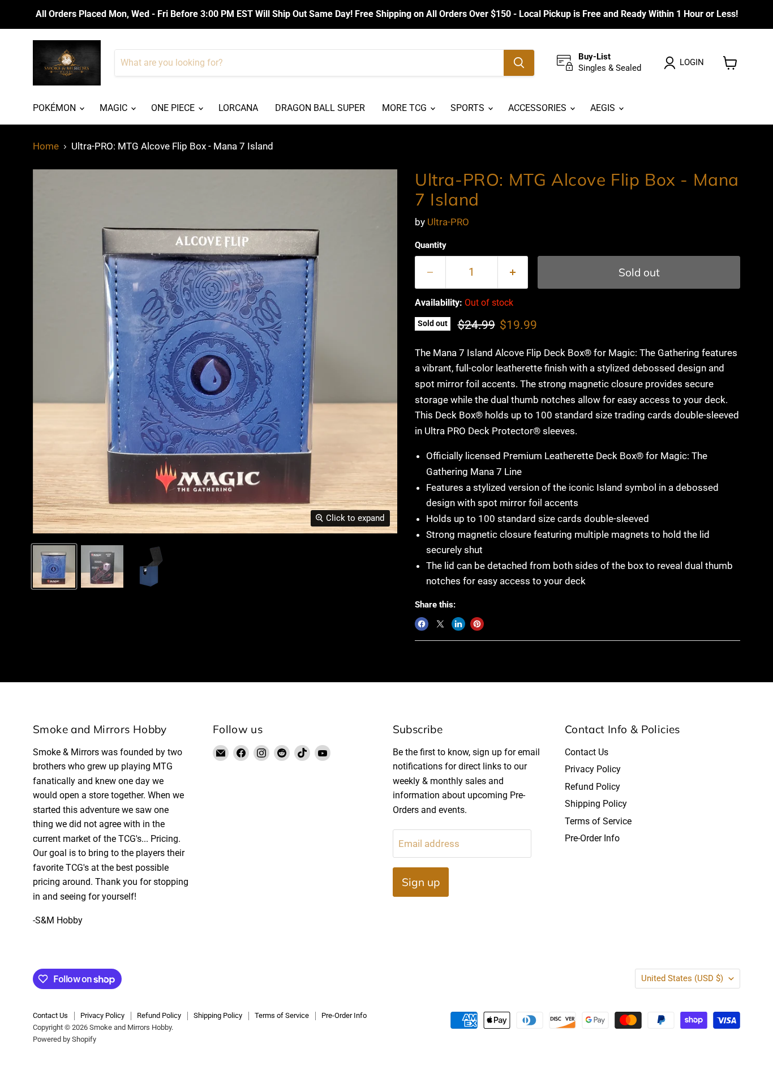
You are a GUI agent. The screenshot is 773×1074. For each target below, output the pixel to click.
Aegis (603, 107)
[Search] (519, 63)
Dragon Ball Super (320, 107)
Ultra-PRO (448, 222)
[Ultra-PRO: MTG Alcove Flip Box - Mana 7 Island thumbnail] (54, 566)
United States (682, 978)
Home (46, 146)
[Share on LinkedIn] (458, 624)
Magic (115, 107)
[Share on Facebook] (421, 624)
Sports (468, 107)
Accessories (538, 107)
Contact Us (586, 752)
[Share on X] (440, 624)
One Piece (174, 107)
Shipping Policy (596, 803)
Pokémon (55, 107)
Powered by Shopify (64, 1039)
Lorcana (238, 107)
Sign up (421, 882)
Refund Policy (592, 786)
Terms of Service (598, 821)
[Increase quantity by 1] (513, 272)
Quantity (430, 245)
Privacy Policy (593, 769)
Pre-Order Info (592, 838)
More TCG (405, 107)
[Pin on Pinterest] (477, 624)
